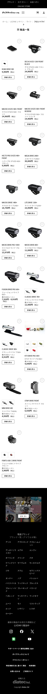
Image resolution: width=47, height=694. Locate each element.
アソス (8, 542)
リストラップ (34, 604)
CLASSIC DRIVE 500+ (9, 349)
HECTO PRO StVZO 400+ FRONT (11, 157)
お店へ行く (34, 2)
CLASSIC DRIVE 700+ (32, 297)
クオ (31, 558)
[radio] (5, 63)
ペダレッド (10, 596)
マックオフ (33, 596)
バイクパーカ (11, 583)
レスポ (32, 609)
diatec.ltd (25, 687)
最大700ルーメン (31, 302)
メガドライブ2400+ (32, 159)
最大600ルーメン (8, 297)
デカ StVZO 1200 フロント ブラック (34, 68)
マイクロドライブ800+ (33, 248)
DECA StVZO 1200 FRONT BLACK (34, 63)
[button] (23, 12)
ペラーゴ (32, 588)
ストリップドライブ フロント (34, 405)
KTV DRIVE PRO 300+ (32, 356)
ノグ (19, 578)
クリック (21, 558)
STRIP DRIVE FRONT (32, 401)
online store (24, 6)
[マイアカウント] (44, 12)
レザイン (21, 609)
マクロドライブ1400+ (10, 206)
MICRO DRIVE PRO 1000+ (11, 245)
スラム (20, 571)
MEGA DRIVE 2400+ (32, 156)
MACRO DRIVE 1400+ (9, 202)
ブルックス (33, 583)
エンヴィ (32, 550)
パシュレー (33, 578)
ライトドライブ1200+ (33, 206)
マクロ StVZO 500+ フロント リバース (34, 115)
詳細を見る (8, 77)
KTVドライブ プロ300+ (33, 359)
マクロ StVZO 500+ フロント (11, 113)
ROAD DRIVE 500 (8, 69)
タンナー (9, 578)
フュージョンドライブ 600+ (10, 293)
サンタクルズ (34, 563)
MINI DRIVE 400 (7, 408)
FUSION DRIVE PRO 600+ (10, 289)
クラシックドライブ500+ (11, 352)
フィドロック (23, 583)
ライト (29, 21)
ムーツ (8, 604)
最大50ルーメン (8, 468)
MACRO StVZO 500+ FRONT (12, 109)
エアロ (20, 550)
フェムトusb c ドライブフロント (11, 465)
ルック (8, 609)
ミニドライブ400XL (9, 411)
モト (19, 604)
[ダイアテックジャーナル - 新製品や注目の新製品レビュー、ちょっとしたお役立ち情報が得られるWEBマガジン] (11, 12)
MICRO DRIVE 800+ (31, 245)
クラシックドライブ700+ (34, 300)
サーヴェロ (22, 563)
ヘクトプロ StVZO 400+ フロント (11, 162)
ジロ (7, 571)
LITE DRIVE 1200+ (31, 202)
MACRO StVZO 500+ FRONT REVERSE (35, 110)
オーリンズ (10, 558)
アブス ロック (23, 542)
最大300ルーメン (31, 361)
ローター (9, 614)
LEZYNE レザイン (17, 21)
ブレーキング (23, 588)
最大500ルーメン (8, 355)
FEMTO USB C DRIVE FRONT (12, 461)
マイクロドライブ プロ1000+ (10, 249)
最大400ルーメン (8, 414)
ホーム (5, 21)
